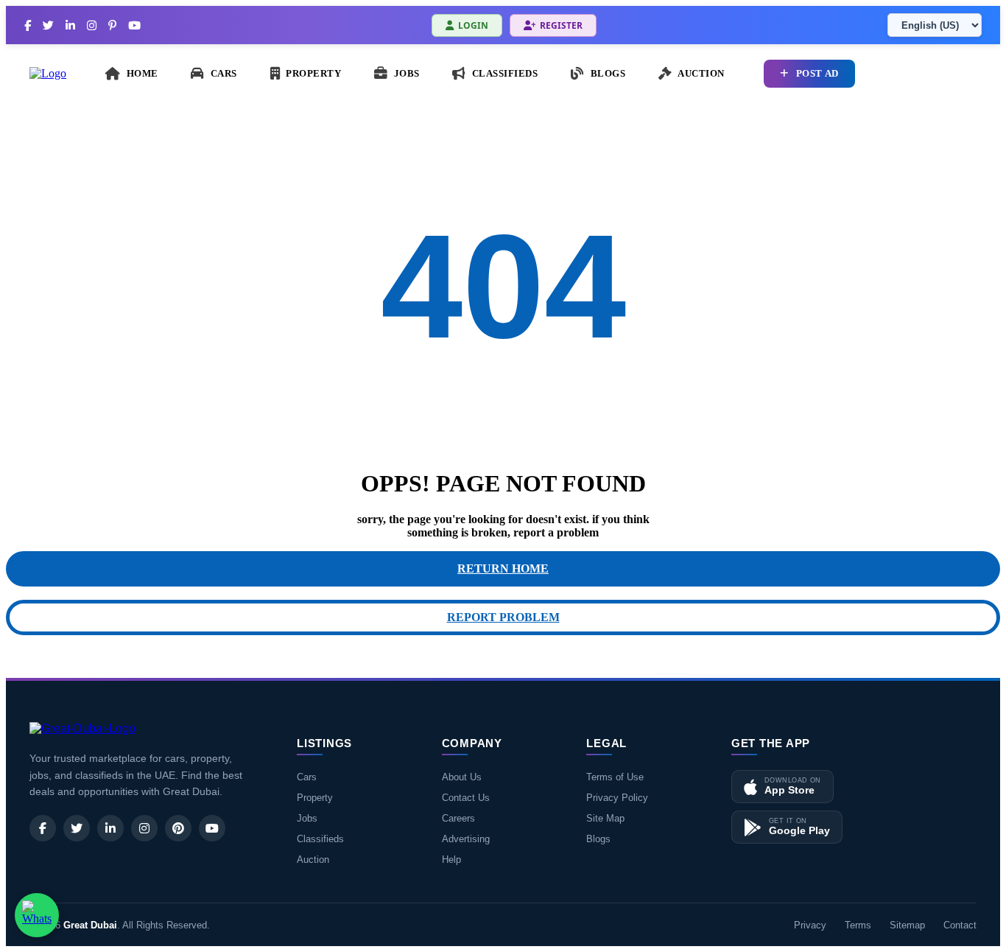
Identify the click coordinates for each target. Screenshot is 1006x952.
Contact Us (466, 797)
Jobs (307, 818)
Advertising (466, 838)
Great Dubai (90, 925)
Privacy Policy (617, 797)
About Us (462, 777)
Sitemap (907, 925)
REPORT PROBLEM (503, 617)
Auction (313, 859)
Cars (307, 777)
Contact (960, 925)
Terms (858, 925)
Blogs (598, 838)
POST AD (817, 74)
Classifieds (320, 838)
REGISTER (561, 25)
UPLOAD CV (930, 74)
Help (451, 859)
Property (315, 797)
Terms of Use (615, 777)
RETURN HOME (503, 568)
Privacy (810, 925)
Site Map (605, 818)
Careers (458, 818)
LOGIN (473, 25)
